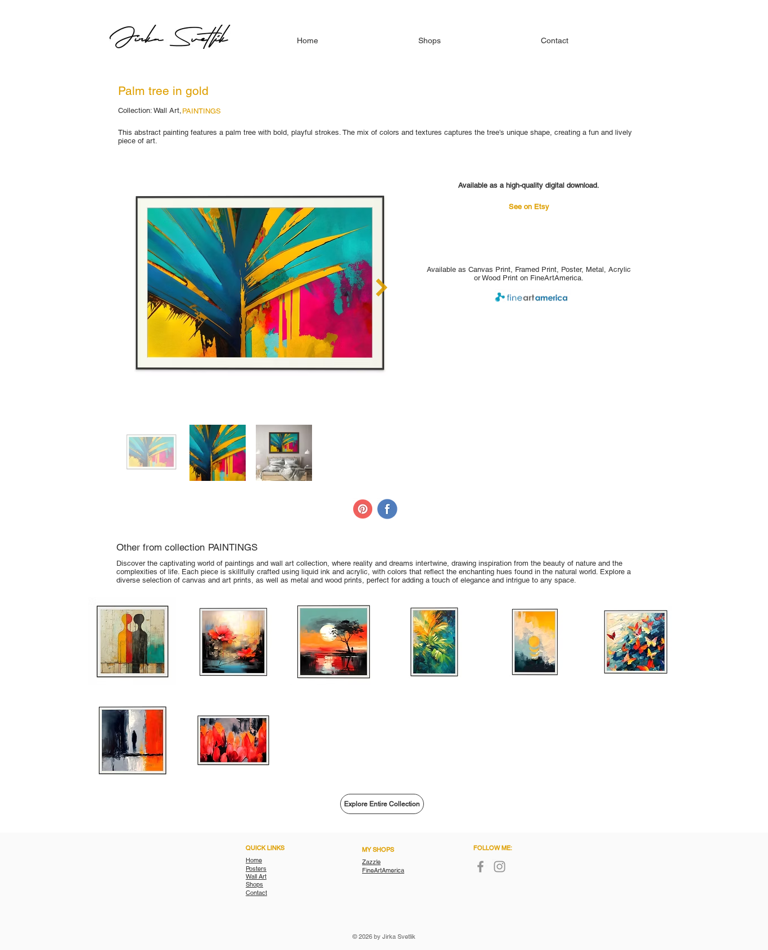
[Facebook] (480, 866)
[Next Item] (381, 288)
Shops (254, 884)
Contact (256, 893)
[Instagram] (499, 866)
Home (254, 860)
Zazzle (371, 862)
